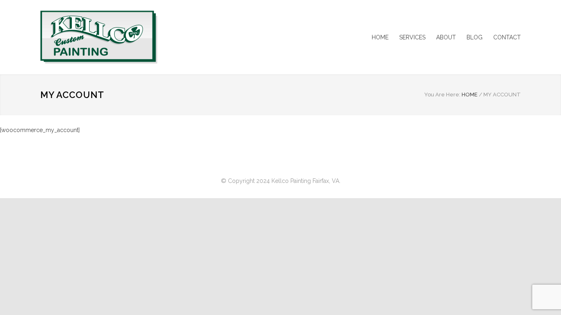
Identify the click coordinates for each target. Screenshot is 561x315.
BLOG (475, 37)
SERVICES (412, 37)
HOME (380, 37)
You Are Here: (442, 94)
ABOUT (446, 37)
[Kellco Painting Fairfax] (116, 37)
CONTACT (507, 37)
